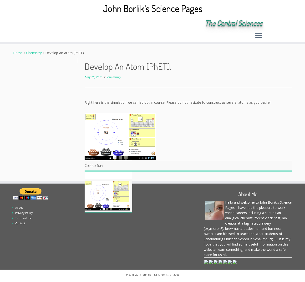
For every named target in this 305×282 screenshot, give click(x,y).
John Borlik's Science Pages (152, 8)
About (19, 207)
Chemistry (34, 53)
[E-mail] (53, 23)
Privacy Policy (24, 213)
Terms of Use (23, 218)
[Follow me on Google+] (73, 23)
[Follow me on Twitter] (60, 23)
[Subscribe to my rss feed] (47, 23)
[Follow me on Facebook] (66, 23)
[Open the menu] (258, 35)
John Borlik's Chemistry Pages (160, 274)
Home (18, 53)
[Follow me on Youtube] (79, 23)
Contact (20, 223)
